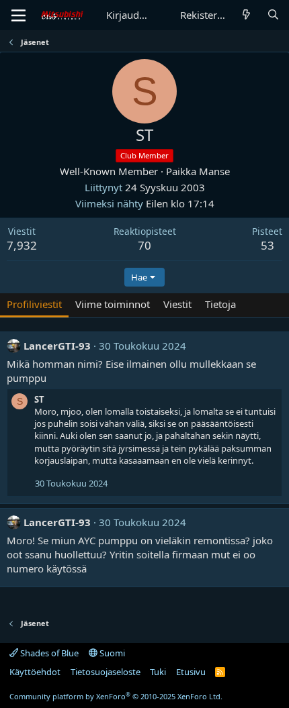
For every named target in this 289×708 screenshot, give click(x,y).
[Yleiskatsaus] (246, 15)
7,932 (22, 245)
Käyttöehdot (34, 672)
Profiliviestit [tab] (34, 304)
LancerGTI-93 (57, 345)
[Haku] (273, 15)
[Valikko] (18, 15)
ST (39, 399)
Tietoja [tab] (220, 304)
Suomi (111, 653)
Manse (214, 171)
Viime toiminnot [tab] (112, 304)
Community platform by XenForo (115, 696)
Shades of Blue (48, 653)
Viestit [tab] (177, 304)
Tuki (158, 672)
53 (267, 245)
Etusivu (191, 672)
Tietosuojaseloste (105, 672)
